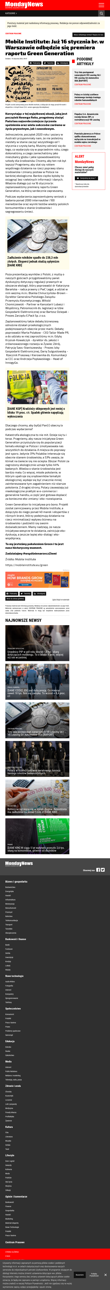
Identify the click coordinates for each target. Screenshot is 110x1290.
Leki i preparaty (11, 1104)
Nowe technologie (14, 976)
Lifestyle (9, 1155)
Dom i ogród (9, 1161)
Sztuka (7, 1145)
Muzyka (8, 1141)
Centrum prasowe (13, 33)
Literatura (9, 1137)
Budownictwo (10, 887)
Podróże (8, 1178)
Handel (8, 895)
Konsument (9, 1014)
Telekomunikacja (11, 920)
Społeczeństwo (13, 1008)
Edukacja (9, 1041)
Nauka (7, 1051)
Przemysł (8, 912)
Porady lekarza (10, 1112)
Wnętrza (8, 1186)
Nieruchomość (10, 908)
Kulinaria (8, 1169)
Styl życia (8, 1182)
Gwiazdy (8, 1165)
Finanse (8, 1206)
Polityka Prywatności (94, 1275)
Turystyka (8, 929)
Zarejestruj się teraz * (88, 178)
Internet (8, 990)
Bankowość (9, 1202)
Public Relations (11, 1071)
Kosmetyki (9, 1096)
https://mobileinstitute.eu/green (26, 565)
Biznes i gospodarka (16, 881)
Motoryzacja (9, 904)
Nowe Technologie (12, 1227)
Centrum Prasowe (15, 1242)
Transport (8, 925)
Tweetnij (50, 63)
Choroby (8, 1092)
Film (7, 1132)
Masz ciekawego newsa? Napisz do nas (88, 35)
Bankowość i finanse (15, 939)
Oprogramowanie (11, 998)
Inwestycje (9, 957)
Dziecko (8, 1047)
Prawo (7, 1027)
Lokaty (7, 966)
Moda (7, 1173)
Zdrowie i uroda (13, 1085)
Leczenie (8, 1100)
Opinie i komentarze (16, 1196)
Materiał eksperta (12, 1223)
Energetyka (9, 891)
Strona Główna (12, 1252)
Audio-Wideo (10, 982)
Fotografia (9, 986)
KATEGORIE (10, 13)
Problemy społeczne (13, 1031)
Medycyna (9, 1108)
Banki (7, 945)
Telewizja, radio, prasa (13, 1080)
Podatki (8, 1018)
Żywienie (8, 1121)
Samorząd (9, 1035)
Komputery (9, 994)
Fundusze (9, 949)
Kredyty (8, 961)
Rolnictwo (8, 916)
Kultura (9, 1126)
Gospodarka (9, 1210)
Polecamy (36, 63)
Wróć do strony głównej (15, 599)
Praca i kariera (10, 1023)
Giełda (7, 953)
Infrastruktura (10, 900)
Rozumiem (80, 1275)
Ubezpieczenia (10, 933)
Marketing (9, 1219)
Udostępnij (64, 63)
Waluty (7, 970)
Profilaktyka (9, 1116)
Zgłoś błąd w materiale (60, 600)
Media (8, 1061)
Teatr (7, 1149)
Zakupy (8, 1190)
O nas (7, 1256)
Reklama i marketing (13, 1075)
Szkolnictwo (9, 1055)
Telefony (8, 1002)
